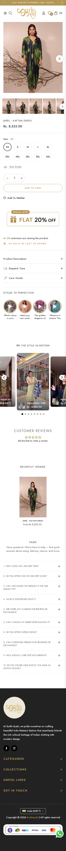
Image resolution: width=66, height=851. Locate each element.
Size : (8, 139)
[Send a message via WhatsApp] (59, 833)
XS (7, 147)
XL (48, 147)
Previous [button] (6, 59)
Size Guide (15, 166)
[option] (33, 57)
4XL (18, 156)
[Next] (61, 377)
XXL (7, 156)
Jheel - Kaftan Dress (33, 520)
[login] (42, 13)
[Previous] (4, 377)
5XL (38, 156)
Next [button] (59, 59)
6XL (48, 156)
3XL (28, 156)
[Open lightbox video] (10, 306)
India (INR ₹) (34, 811)
